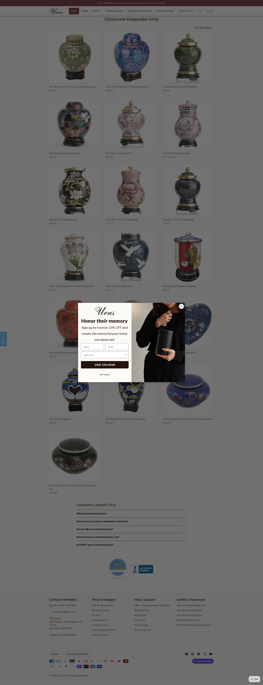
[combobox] (104, 355)
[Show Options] (126, 355)
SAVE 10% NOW (105, 364)
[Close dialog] (181, 306)
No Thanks (104, 374)
